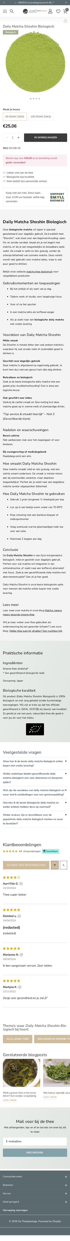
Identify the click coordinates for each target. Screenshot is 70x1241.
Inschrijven (35, 1152)
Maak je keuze (11, 109)
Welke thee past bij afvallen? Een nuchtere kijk (35, 631)
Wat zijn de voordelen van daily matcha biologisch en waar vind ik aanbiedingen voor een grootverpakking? (33, 792)
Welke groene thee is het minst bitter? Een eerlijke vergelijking (19, 1094)
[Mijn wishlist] (58, 11)
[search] (11, 11)
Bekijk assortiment (5, 11)
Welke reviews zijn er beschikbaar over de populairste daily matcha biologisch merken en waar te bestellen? (33, 819)
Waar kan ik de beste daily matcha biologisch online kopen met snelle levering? (33, 763)
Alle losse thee (17, 1039)
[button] (4, 3)
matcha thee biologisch (39, 271)
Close (35, 1177)
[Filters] (55, 865)
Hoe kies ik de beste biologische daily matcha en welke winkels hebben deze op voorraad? (31, 805)
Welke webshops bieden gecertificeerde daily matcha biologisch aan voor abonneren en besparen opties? (33, 778)
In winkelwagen (45, 137)
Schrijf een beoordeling (26, 865)
